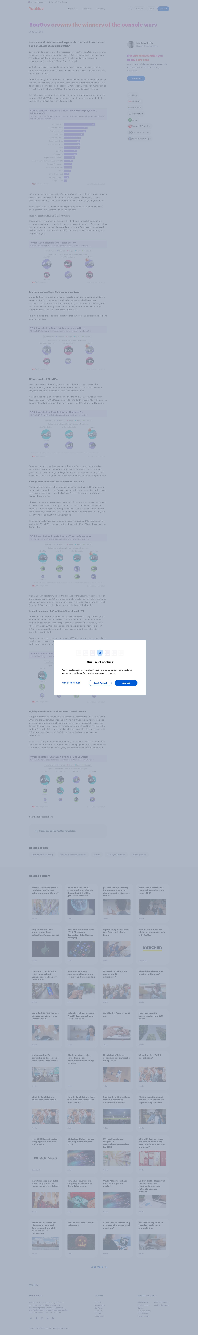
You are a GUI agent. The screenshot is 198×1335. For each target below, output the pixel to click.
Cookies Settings (71, 683)
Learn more (111, 673)
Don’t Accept (100, 683)
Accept (126, 683)
